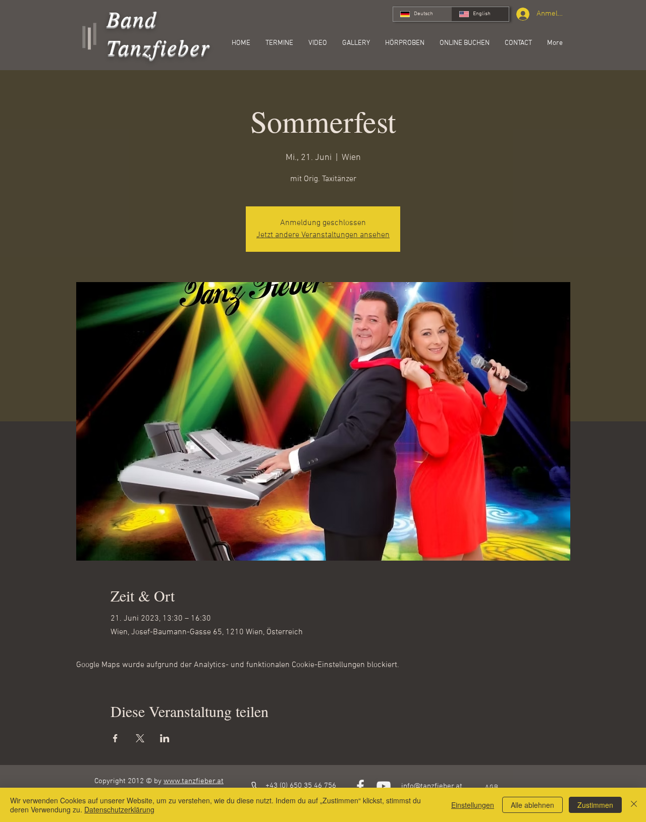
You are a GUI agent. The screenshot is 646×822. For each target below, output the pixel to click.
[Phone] (257, 787)
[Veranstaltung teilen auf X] (140, 738)
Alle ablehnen (532, 805)
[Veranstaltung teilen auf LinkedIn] (165, 738)
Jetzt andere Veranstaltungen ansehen (323, 235)
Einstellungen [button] (472, 805)
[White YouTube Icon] (383, 786)
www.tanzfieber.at (194, 781)
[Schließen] (634, 805)
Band (131, 18)
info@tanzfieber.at (431, 786)
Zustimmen (595, 805)
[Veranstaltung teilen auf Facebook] (115, 738)
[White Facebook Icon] (360, 786)
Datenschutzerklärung (119, 809)
